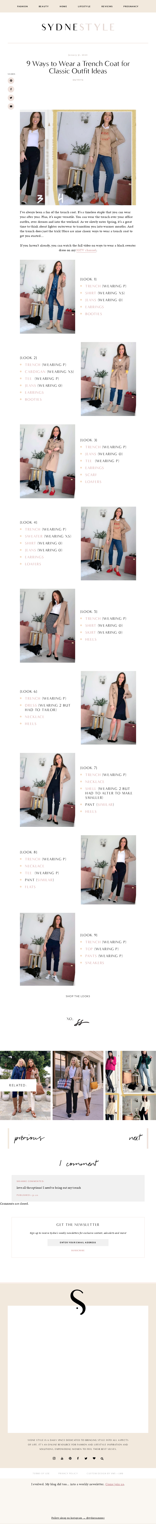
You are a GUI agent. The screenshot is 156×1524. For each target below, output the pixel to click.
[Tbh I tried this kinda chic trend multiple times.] (44, 1369)
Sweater (34, 536)
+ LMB (119, 1473)
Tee (29, 378)
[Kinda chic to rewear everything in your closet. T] (44, 1408)
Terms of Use (41, 1473)
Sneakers (94, 963)
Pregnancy (131, 6)
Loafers (93, 481)
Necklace (34, 717)
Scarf (91, 475)
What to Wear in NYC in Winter (131, 1081)
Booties (93, 314)
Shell (91, 788)
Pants (91, 956)
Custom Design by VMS (101, 1473)
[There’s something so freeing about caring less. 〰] (44, 1330)
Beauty (44, 6)
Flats (30, 887)
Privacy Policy (68, 1473)
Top (89, 949)
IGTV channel (86, 250)
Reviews (107, 6)
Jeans (90, 300)
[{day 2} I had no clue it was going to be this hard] (111, 1369)
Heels (91, 639)
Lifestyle (84, 6)
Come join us (114, 1484)
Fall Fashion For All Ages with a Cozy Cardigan (78, 1081)
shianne (22, 1181)
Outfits (78, 80)
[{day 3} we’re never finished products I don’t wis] (111, 1330)
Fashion (22, 6)
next (135, 1139)
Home (63, 6)
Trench (93, 286)
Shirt (90, 293)
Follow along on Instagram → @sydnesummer (78, 1518)
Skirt (90, 632)
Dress (31, 705)
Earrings (94, 307)
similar (105, 804)
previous (29, 1139)
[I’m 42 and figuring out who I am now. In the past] (111, 1408)
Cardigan (35, 371)
